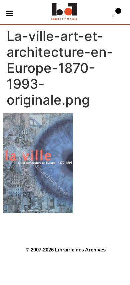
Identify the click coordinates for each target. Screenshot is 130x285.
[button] (9, 13)
